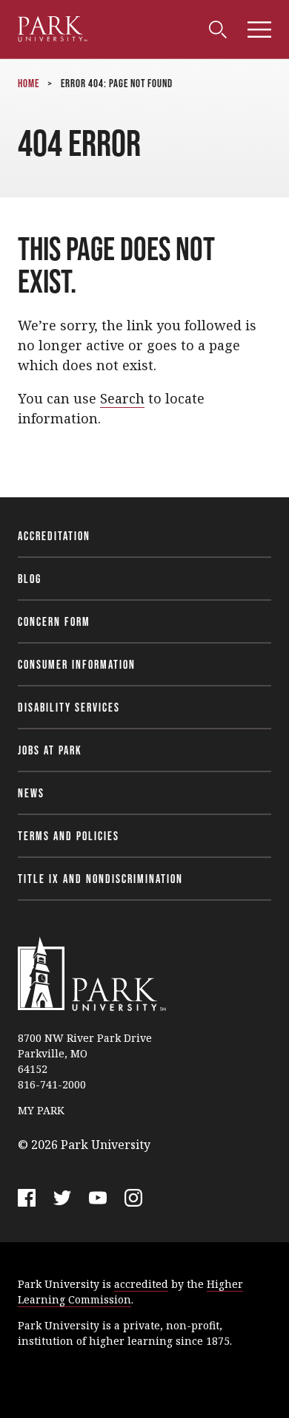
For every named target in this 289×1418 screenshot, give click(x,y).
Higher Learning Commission (130, 1291)
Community (46, 26)
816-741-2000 (52, 1084)
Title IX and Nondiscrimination (100, 878)
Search (122, 398)
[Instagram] (133, 1198)
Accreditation (54, 535)
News (31, 793)
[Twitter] (62, 1198)
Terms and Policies (68, 835)
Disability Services (69, 707)
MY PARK (41, 1110)
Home (28, 83)
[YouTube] (98, 1198)
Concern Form (54, 621)
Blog (29, 578)
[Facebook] (27, 1198)
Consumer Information (77, 664)
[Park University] (92, 974)
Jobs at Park (50, 750)
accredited (141, 1284)
